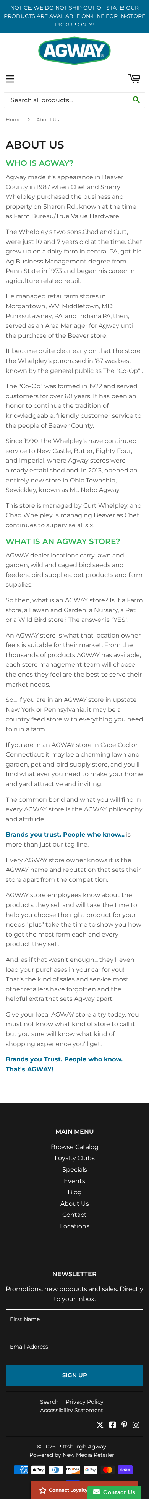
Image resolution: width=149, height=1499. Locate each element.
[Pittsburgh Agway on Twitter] (100, 1425)
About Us (74, 1203)
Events (74, 1181)
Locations (74, 1226)
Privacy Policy (85, 1402)
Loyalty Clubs (75, 1158)
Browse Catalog (75, 1147)
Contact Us (118, 1492)
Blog (75, 1192)
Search (49, 1402)
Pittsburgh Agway (81, 1446)
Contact (74, 1214)
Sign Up (74, 1375)
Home (13, 119)
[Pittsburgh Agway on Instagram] (136, 1425)
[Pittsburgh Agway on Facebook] (112, 1425)
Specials (74, 1169)
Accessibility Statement (71, 1410)
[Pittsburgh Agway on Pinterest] (124, 1425)
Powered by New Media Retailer (71, 1455)
